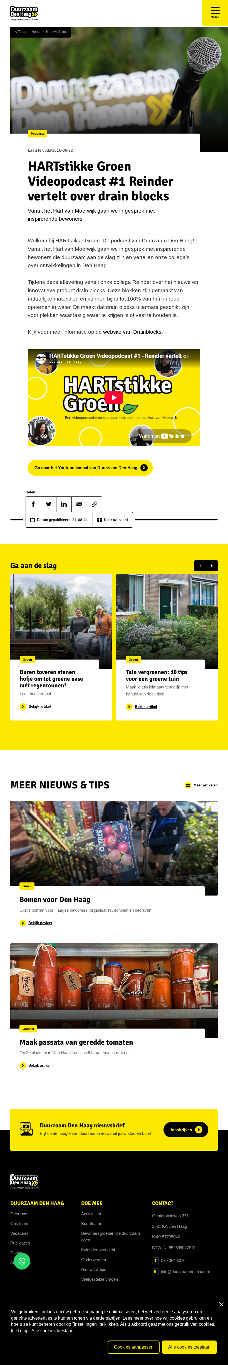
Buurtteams (91, 1223)
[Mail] (79, 504)
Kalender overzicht (98, 1249)
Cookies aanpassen (133, 1347)
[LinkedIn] (64, 504)
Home (36, 32)
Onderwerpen (93, 1259)
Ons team (19, 1223)
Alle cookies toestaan (189, 1347)
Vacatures (19, 1233)
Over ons (18, 1213)
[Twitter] (48, 504)
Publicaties (20, 1243)
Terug (22, 32)
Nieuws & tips (56, 32)
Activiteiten (91, 1213)
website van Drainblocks (132, 332)
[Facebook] (33, 504)
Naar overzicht (116, 519)
